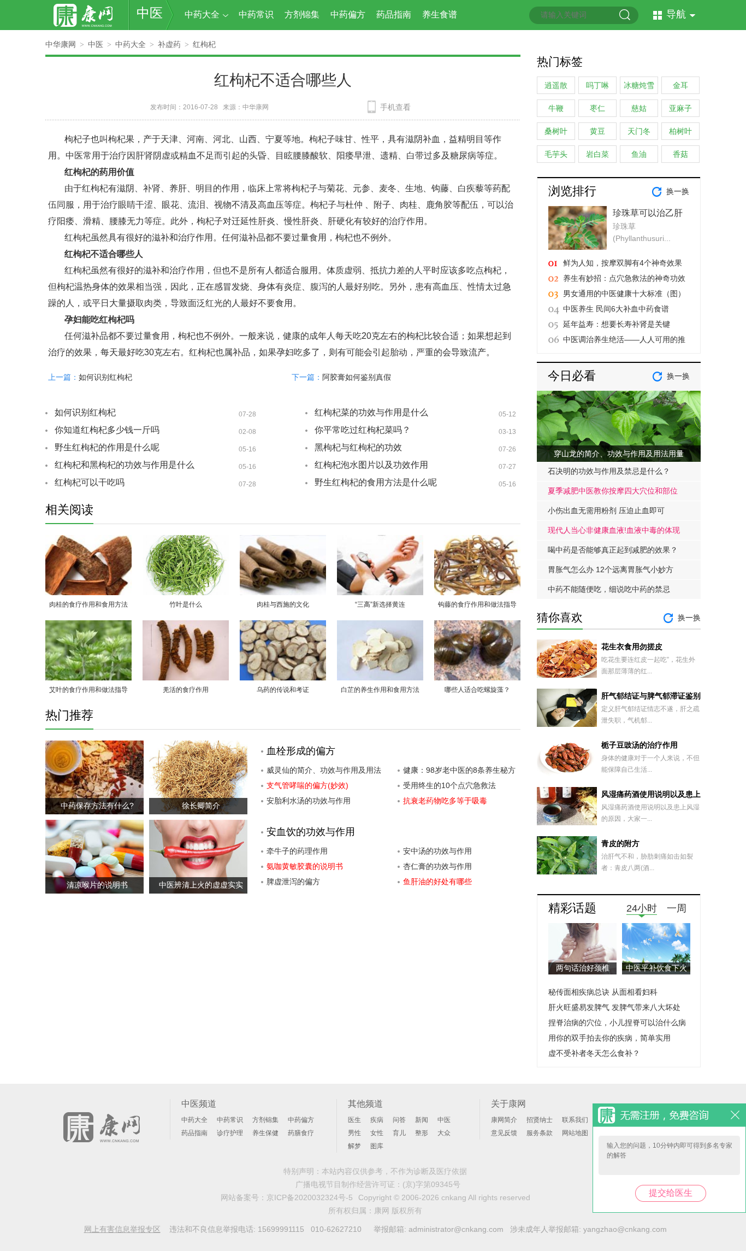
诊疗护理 (230, 1133)
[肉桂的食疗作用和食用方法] (88, 541)
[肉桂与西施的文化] (283, 541)
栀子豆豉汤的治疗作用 (639, 745)
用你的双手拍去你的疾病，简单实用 (609, 1037)
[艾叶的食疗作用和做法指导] (88, 626)
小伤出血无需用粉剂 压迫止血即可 (606, 510)
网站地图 (575, 1133)
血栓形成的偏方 (301, 750)
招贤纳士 (539, 1120)
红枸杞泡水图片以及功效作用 (371, 464)
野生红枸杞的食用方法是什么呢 (376, 482)
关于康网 (508, 1103)
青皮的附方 (620, 843)
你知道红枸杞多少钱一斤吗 (107, 429)
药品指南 (393, 14)
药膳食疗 (301, 1133)
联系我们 (575, 1120)
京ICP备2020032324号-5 (310, 1197)
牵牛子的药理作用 (297, 851)
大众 (444, 1133)
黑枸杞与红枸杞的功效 (358, 447)
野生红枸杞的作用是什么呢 (107, 447)
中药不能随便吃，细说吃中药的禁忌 (609, 589)
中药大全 (202, 14)
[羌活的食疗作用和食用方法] (186, 626)
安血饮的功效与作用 (311, 831)
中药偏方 (347, 14)
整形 (421, 1133)
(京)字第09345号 (431, 1184)
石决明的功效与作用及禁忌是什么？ (609, 471)
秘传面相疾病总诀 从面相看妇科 (603, 992)
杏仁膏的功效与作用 (437, 866)
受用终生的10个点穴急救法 (449, 785)
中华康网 (60, 44)
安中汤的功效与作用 (437, 851)
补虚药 (169, 44)
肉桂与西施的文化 (283, 604)
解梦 (354, 1146)
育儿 (399, 1133)
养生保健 (265, 1133)
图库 (376, 1146)
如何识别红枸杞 (105, 377)
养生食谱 (439, 14)
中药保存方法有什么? (97, 805)
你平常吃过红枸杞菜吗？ (363, 429)
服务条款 (539, 1133)
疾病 (376, 1120)
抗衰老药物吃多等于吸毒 (445, 800)
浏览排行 (572, 191)
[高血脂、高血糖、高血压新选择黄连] (380, 541)
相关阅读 (69, 509)
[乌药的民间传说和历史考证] (283, 626)
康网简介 (504, 1120)
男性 (354, 1133)
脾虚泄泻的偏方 (293, 881)
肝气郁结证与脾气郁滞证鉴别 (651, 695)
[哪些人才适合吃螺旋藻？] (477, 626)
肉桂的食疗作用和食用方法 (88, 604)
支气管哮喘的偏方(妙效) (307, 785)
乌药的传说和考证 (283, 690)
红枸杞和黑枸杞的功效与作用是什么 (124, 464)
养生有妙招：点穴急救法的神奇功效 (624, 278)
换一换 (677, 191)
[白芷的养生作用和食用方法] (380, 626)
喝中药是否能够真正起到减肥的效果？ (613, 549)
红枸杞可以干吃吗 (90, 482)
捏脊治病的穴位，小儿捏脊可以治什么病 (617, 1022)
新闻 (421, 1120)
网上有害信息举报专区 (122, 1229)
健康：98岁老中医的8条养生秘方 (459, 770)
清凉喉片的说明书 (97, 884)
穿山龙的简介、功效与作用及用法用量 (619, 453)
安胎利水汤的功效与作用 (309, 800)
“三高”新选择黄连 (380, 604)
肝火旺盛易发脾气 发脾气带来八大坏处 (614, 1007)
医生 (354, 1120)
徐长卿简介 (201, 805)
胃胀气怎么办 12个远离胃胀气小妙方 (610, 569)
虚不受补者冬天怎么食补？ (594, 1053)
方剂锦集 (302, 14)
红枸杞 (204, 44)
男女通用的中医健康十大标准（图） (624, 293)
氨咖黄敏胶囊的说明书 (305, 866)
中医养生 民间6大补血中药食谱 (616, 308)
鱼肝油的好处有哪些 (437, 881)
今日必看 (572, 376)
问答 (399, 1120)
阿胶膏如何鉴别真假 (356, 377)
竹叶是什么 (185, 604)
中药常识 (256, 14)
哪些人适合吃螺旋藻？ (477, 690)
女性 (376, 1133)
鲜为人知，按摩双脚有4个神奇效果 (622, 263)
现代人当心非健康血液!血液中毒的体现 (614, 530)
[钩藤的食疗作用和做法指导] (477, 541)
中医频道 (198, 1103)
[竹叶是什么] (186, 541)
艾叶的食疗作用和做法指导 (88, 690)
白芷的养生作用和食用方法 (380, 690)
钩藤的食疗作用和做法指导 (477, 604)
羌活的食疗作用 (186, 690)
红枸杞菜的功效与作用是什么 (371, 412)
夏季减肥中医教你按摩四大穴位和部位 (613, 490)
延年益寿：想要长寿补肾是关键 (616, 324)
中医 (150, 12)
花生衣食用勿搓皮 (631, 646)
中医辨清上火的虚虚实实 (201, 884)
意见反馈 (504, 1133)
